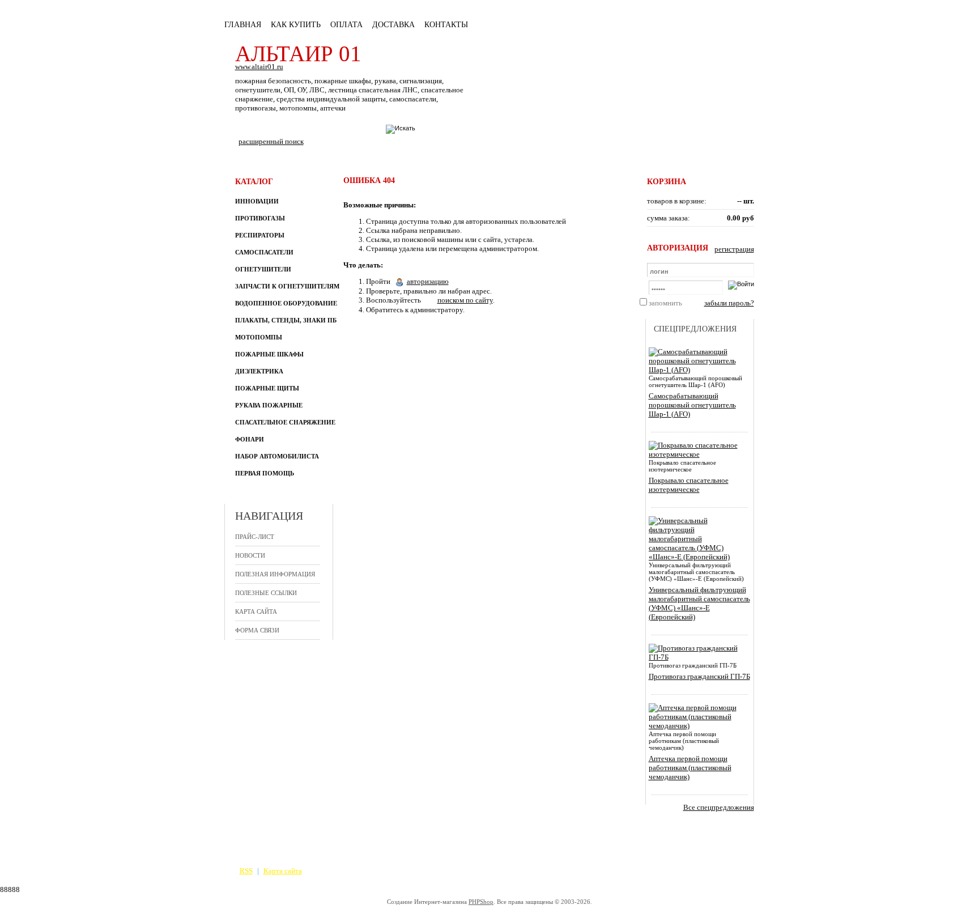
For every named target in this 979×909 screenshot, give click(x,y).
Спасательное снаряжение (285, 422)
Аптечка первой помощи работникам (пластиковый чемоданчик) (690, 767)
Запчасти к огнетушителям (287, 286)
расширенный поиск (271, 141)
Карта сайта (256, 611)
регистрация (734, 249)
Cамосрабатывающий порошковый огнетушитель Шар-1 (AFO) (692, 405)
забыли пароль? (729, 303)
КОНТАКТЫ (446, 24)
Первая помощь (264, 473)
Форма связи (257, 630)
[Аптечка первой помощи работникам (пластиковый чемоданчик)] (698, 725)
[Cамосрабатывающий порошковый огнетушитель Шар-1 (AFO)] (698, 370)
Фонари (249, 439)
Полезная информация (275, 574)
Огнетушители (263, 269)
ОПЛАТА (346, 24)
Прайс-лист (254, 536)
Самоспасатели (264, 252)
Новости (250, 555)
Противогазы (260, 218)
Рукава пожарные (269, 405)
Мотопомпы (258, 337)
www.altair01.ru (259, 66)
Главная (242, 24)
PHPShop (481, 901)
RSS (246, 870)
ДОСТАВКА (393, 24)
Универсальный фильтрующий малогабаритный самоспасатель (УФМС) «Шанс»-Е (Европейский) (699, 603)
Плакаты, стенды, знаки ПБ (286, 320)
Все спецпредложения (718, 807)
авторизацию (428, 281)
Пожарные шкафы (269, 354)
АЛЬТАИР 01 (298, 53)
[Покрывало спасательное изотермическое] (698, 454)
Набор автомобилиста (277, 456)
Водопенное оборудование (286, 303)
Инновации (257, 201)
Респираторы (259, 235)
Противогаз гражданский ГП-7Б (699, 676)
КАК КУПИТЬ (296, 24)
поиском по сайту (465, 300)
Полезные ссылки (266, 592)
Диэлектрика (259, 371)
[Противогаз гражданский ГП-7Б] (698, 657)
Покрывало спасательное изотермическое (689, 485)
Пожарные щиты (267, 388)
